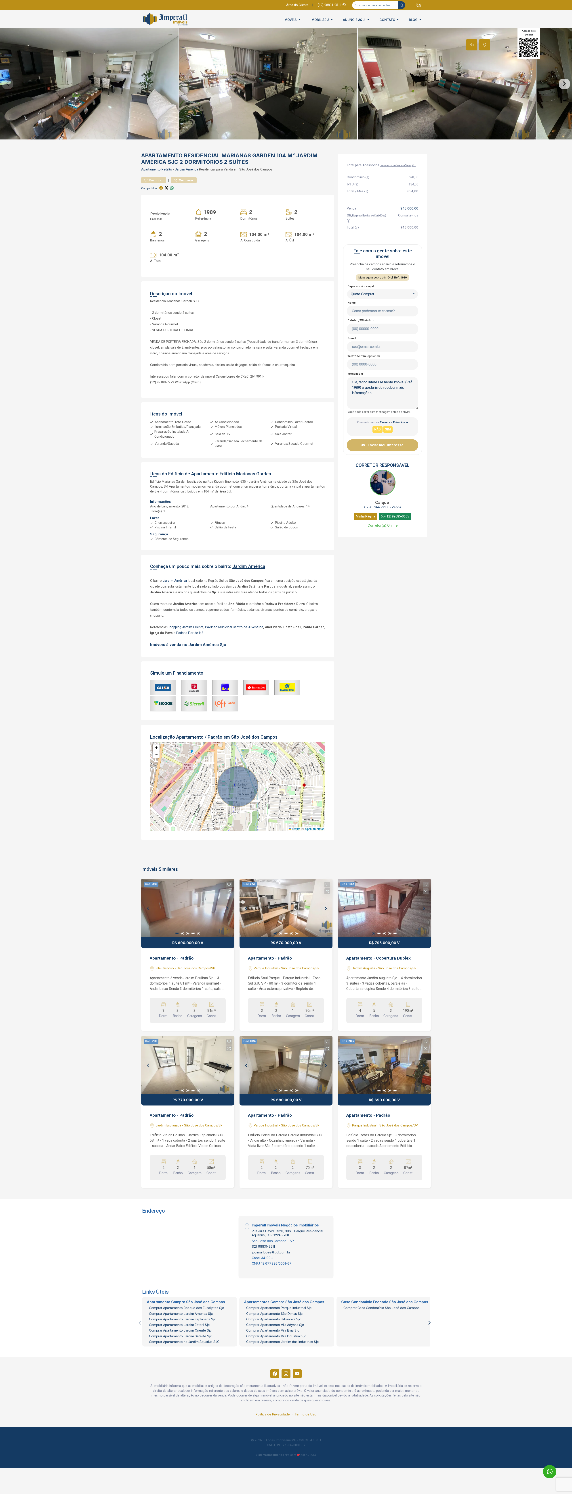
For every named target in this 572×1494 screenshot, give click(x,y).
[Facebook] (274, 1373)
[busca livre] (401, 5)
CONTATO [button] (387, 20)
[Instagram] (286, 1373)
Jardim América (186, 169)
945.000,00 (409, 208)
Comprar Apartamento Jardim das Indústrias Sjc (282, 1342)
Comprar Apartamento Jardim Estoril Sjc (179, 1325)
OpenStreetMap (314, 829)
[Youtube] (297, 1373)
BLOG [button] (413, 20)
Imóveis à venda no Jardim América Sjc (188, 644)
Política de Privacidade (273, 1414)
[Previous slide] (7, 84)
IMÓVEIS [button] (291, 20)
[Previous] (148, 908)
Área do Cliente (297, 5)
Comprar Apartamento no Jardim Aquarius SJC (184, 1342)
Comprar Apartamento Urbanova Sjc (273, 1319)
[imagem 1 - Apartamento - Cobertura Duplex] (384, 908)
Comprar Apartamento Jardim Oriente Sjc (180, 1330)
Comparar (185, 180)
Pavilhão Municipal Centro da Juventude (234, 627)
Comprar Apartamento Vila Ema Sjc (272, 1330)
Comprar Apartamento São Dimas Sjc (274, 1313)
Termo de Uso (305, 1414)
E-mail (351, 338)
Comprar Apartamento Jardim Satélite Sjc (180, 1336)
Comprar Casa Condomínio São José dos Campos (381, 1308)
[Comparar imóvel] (229, 891)
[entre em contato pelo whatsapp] (546, 1467)
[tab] (471, 44)
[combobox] (382, 294)
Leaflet (295, 829)
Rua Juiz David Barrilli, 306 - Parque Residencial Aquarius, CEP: (287, 1233)
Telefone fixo (363, 356)
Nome (351, 302)
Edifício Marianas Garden (245, 473)
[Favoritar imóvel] (229, 884)
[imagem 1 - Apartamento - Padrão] (187, 908)
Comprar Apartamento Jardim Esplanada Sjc (182, 1319)
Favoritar (156, 180)
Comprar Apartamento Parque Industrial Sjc (278, 1308)
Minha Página (365, 516)
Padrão (167, 169)
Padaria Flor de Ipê (189, 633)
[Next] (227, 908)
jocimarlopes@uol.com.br (271, 1252)
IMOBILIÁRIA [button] (320, 20)
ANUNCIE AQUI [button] (354, 20)
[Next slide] (564, 84)
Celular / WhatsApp (360, 320)
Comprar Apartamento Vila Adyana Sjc (275, 1325)
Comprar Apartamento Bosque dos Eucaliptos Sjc (186, 1308)
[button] (418, 5)
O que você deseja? (360, 286)
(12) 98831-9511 (330, 5)
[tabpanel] (286, 83)
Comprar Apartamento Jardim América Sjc (181, 1313)
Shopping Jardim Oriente (186, 627)
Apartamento (151, 169)
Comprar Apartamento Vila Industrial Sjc (276, 1336)
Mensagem (355, 373)
